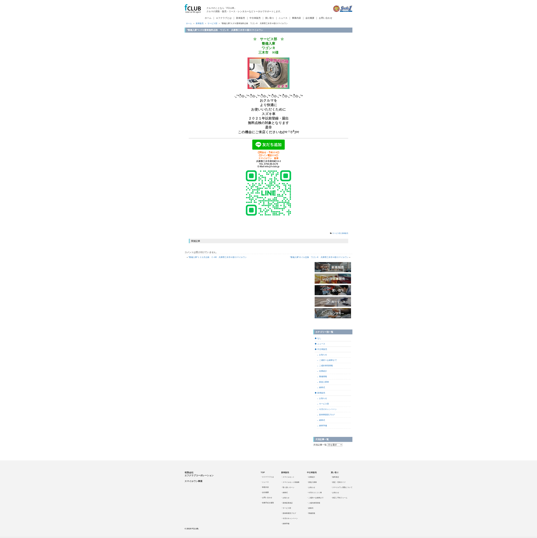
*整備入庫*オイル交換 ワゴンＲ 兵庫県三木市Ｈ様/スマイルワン (319, 257)
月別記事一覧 (320, 445)
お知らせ (323, 355)
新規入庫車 (324, 382)
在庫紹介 (323, 371)
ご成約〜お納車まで (328, 360)
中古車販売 (322, 349)
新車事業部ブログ (327, 415)
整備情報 (323, 376)
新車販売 (200, 23)
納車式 (322, 387)
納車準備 (323, 425)
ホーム (189, 23)
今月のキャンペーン (328, 409)
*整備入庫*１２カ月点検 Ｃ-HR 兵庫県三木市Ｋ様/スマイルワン (217, 257)
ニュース (321, 344)
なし (319, 338)
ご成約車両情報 (326, 365)
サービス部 (212, 23)
